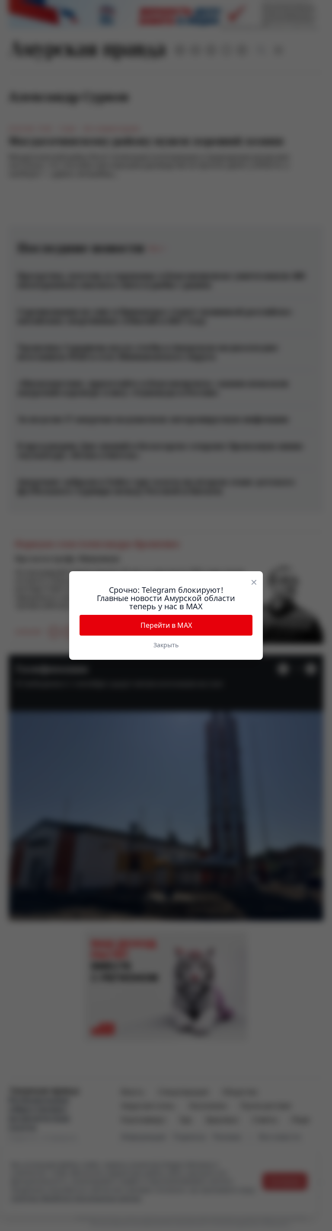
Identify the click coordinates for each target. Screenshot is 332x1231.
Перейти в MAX (166, 625)
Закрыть (166, 645)
